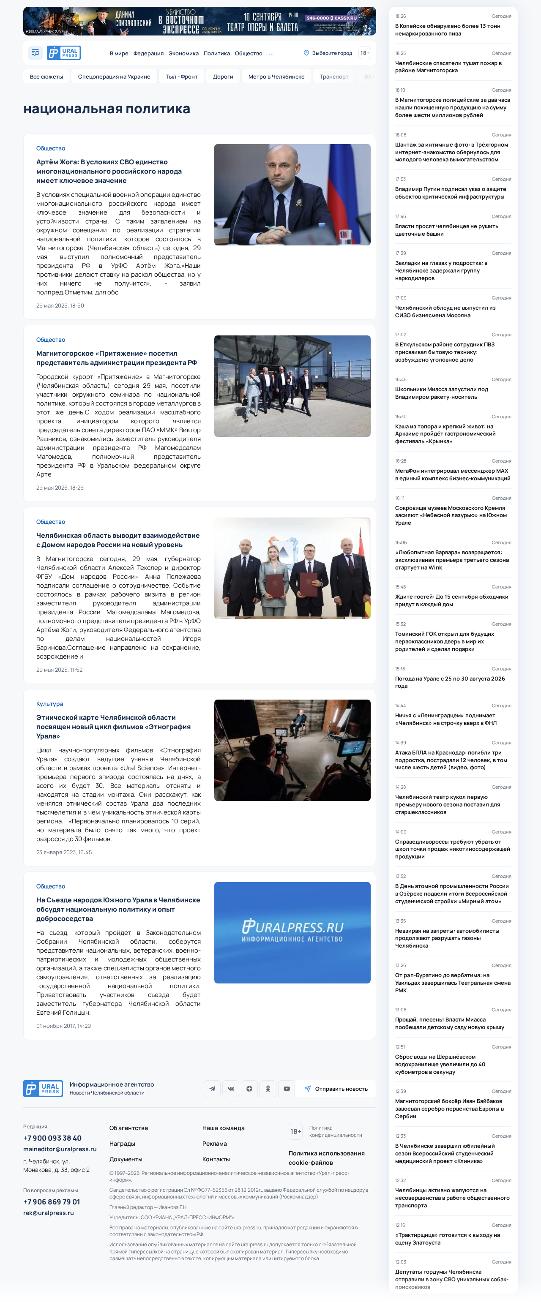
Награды (122, 1143)
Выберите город (332, 53)
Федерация (149, 53)
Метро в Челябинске (277, 76)
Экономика (184, 53)
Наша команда (223, 1128)
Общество (248, 53)
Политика (217, 53)
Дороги (223, 76)
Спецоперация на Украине (114, 76)
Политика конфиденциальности (335, 1131)
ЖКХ (370, 76)
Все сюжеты (46, 76)
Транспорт (334, 76)
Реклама (214, 1143)
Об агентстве (128, 1128)
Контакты (216, 1159)
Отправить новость (341, 1088)
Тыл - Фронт (182, 76)
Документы (125, 1159)
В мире (119, 53)
